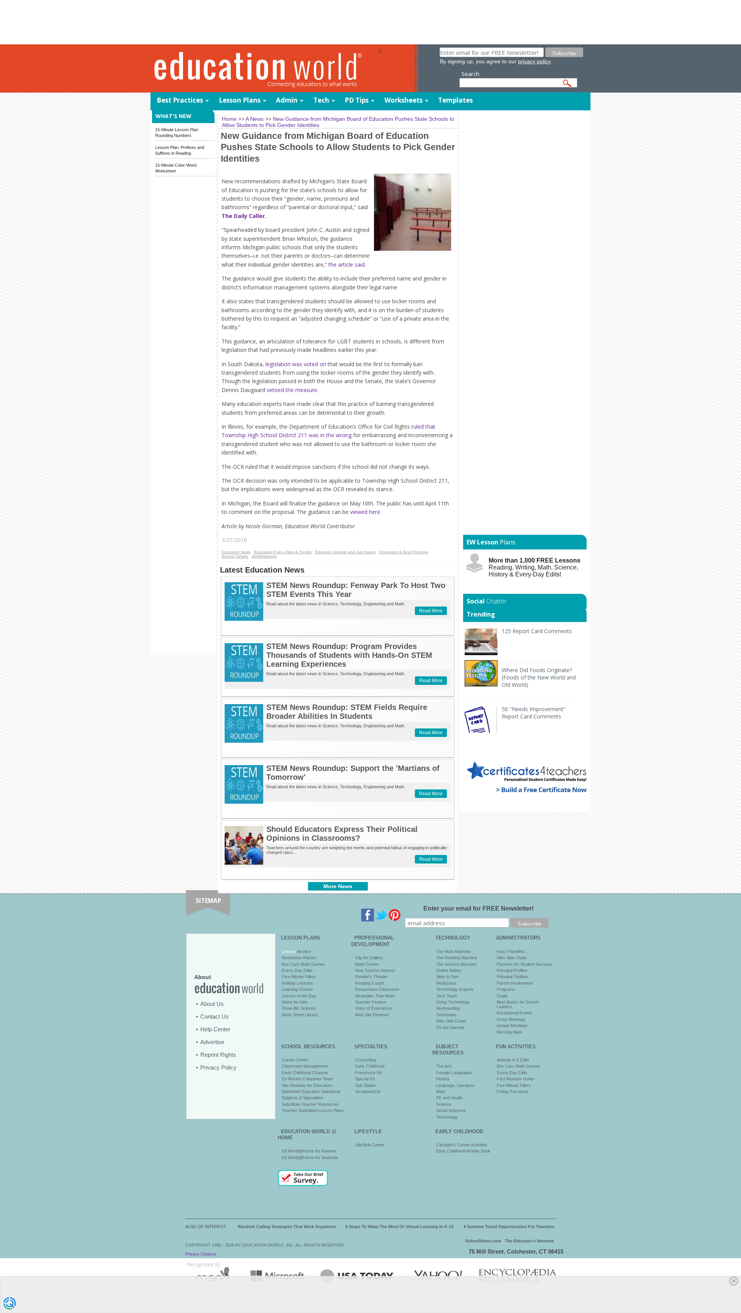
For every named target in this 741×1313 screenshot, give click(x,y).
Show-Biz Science (299, 1008)
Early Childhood (369, 1066)
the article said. (346, 264)
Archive (303, 951)
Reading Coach (369, 983)
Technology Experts (455, 989)
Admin (287, 100)
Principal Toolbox (512, 976)
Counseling (365, 1060)
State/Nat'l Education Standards (311, 1091)
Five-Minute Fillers (299, 976)
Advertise (212, 1042)
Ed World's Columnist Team (307, 1078)
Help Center (215, 1029)
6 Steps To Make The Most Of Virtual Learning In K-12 (399, 1226)
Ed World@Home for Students (310, 1157)
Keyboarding (448, 1008)
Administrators (264, 556)
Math (440, 1091)
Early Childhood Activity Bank (463, 1151)
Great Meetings (511, 1019)
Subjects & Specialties (302, 1097)
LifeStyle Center (370, 1144)
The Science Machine (456, 964)
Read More (431, 610)
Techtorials (446, 1014)
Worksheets (403, 100)
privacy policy (534, 61)
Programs (506, 989)
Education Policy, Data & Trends (282, 552)
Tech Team (446, 996)
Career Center (295, 1060)
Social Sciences (451, 1110)
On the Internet (450, 1027)
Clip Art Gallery (369, 957)
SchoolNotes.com (483, 1241)
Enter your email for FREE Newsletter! (478, 908)
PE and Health (449, 1097)
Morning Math (509, 1032)
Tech (321, 100)
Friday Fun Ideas (513, 1091)
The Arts (444, 1066)
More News (337, 886)
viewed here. (366, 511)
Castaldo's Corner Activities (461, 1144)
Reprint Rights (218, 1054)
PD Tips (357, 100)
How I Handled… (512, 951)
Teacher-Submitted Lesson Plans (313, 1110)
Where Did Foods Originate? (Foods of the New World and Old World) (539, 677)
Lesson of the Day (299, 996)
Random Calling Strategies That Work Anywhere (287, 1226)
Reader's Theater (371, 976)
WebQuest (446, 983)
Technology (447, 1117)
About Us (212, 1003)
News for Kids (295, 1002)
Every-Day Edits (297, 970)
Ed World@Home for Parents (309, 1151)
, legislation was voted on (294, 364)
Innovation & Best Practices (403, 552)
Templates (455, 100)
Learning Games (297, 989)
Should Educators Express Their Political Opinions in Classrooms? (342, 833)
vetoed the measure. (292, 390)
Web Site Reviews (372, 1014)
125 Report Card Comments (537, 631)
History (443, 1078)
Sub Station (365, 1085)
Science (443, 1104)
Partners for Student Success (524, 964)
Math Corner (367, 964)
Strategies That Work (375, 996)
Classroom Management (305, 1066)
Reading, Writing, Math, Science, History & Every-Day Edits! (534, 567)
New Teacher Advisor (375, 970)
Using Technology (453, 1002)
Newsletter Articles (299, 957)
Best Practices (180, 100)
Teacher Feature (370, 1002)
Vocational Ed (367, 1091)
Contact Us (214, 1016)
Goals (502, 996)
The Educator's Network (529, 1241)
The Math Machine (453, 951)
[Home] (264, 69)
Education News (236, 552)
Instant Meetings (512, 1025)
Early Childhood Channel (305, 1072)
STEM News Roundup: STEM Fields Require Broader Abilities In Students (346, 711)
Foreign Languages (454, 1072)
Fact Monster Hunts (515, 1078)
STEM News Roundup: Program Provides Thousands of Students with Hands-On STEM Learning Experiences (349, 655)
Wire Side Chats (451, 1021)
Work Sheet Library (300, 1014)
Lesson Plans (240, 100)
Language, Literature (455, 1085)
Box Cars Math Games (303, 964)
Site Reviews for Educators (307, 1085)
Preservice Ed (368, 1072)
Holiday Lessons (297, 983)
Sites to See (447, 976)
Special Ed (365, 1078)
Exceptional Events (515, 1013)
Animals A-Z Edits (513, 1060)
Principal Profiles (512, 970)
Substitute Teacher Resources (310, 1104)
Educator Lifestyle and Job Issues (345, 552)
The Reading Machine (456, 957)
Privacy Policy (218, 1067)
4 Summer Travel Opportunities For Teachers (509, 1226)
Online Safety (448, 970)
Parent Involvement (515, 983)
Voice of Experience (373, 1008)
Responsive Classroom (377, 989)
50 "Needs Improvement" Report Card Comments (534, 712)
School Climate (235, 556)
